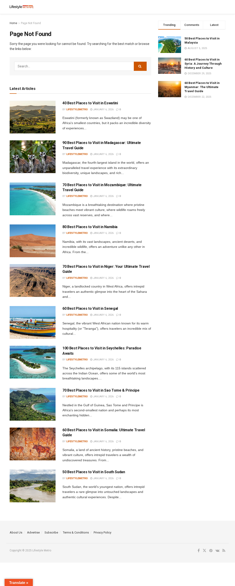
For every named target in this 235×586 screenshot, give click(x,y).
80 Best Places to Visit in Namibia (90, 227)
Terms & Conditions (76, 532)
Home (13, 23)
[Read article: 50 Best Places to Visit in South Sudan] (33, 486)
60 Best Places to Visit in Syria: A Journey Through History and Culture (203, 63)
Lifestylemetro (77, 109)
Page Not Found (31, 23)
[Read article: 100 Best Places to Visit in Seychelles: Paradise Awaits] (33, 362)
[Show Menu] (214, 7)
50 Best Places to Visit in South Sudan (93, 472)
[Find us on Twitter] (204, 550)
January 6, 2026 (103, 109)
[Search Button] (223, 7)
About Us (16, 532)
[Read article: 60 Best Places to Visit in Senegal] (33, 322)
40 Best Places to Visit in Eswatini (90, 103)
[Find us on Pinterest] (211, 550)
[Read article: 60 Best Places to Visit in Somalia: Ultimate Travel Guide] (33, 444)
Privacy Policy (102, 532)
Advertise (33, 532)
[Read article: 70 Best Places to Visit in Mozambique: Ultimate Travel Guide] (33, 198)
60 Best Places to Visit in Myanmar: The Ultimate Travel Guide (202, 87)
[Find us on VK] (217, 550)
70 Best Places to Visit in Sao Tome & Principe (100, 390)
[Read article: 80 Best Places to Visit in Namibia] (33, 240)
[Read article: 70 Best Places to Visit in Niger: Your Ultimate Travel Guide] (33, 280)
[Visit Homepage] (22, 7)
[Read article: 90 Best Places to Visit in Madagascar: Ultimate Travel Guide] (33, 156)
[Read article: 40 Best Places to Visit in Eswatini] (33, 117)
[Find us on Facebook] (199, 550)
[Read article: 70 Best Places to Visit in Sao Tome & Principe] (33, 404)
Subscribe (51, 532)
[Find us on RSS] (223, 550)
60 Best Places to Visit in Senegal (90, 308)
